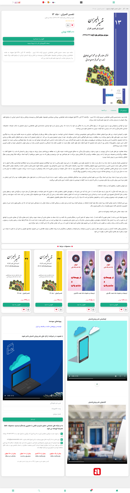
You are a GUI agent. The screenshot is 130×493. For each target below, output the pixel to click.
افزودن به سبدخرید (38, 39)
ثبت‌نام (33, 419)
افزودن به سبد (114, 305)
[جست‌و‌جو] (39, 490)
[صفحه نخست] (117, 490)
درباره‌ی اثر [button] (123, 110)
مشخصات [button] (113, 110)
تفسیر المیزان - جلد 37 (56, 293)
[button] (65, 490)
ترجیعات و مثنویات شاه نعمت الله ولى (116, 293)
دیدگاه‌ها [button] (104, 110)
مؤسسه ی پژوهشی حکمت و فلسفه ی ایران (48, 326)
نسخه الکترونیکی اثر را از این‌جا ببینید (38, 43)
